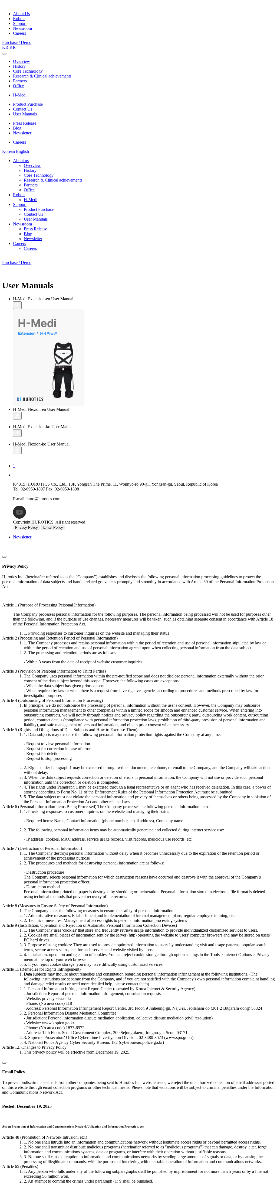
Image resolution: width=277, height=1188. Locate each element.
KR (5, 47)
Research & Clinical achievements (42, 76)
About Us (21, 13)
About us (21, 160)
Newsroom (22, 28)
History (19, 66)
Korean (8, 151)
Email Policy (53, 527)
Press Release (24, 123)
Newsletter (22, 133)
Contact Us (22, 109)
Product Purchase (28, 104)
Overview (21, 61)
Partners (20, 81)
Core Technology (28, 71)
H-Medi (20, 95)
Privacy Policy (26, 527)
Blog (17, 128)
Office (18, 85)
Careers (19, 33)
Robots (19, 18)
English (22, 151)
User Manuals (25, 114)
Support (20, 23)
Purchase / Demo (16, 42)
